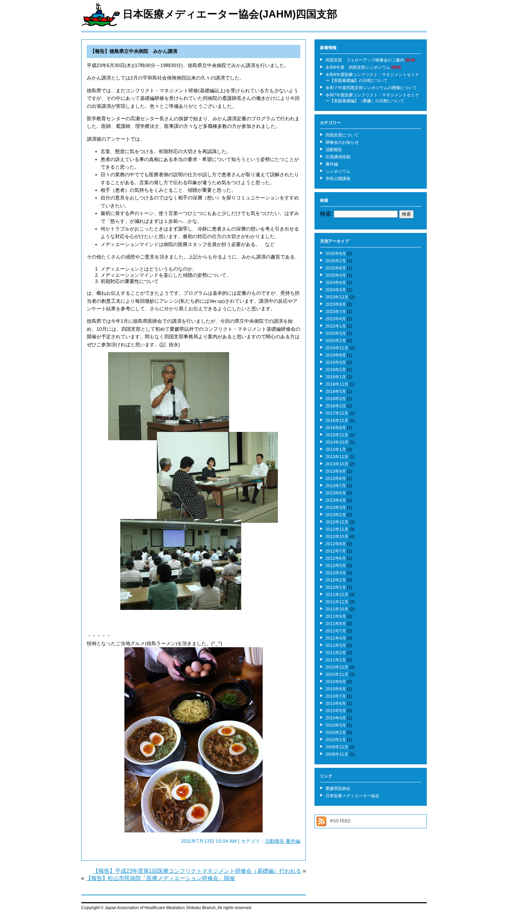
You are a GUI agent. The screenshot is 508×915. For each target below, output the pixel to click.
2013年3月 (336, 507)
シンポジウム (338, 171)
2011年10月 (337, 609)
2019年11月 (337, 348)
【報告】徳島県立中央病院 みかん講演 (133, 51)
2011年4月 (336, 638)
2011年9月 (336, 616)
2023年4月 (336, 319)
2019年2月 (336, 369)
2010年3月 (336, 725)
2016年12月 (337, 420)
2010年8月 (336, 689)
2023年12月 (337, 297)
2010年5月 (336, 710)
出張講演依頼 (338, 156)
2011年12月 (337, 594)
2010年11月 (337, 674)
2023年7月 (336, 311)
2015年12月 (337, 435)
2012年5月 (336, 565)
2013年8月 (336, 478)
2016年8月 (336, 427)
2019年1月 (336, 377)
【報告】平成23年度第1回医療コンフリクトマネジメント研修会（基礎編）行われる (197, 871)
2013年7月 (336, 485)
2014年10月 (337, 442)
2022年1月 (336, 326)
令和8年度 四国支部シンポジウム (358, 67)
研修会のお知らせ (342, 142)
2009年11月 (337, 754)
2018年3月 (336, 398)
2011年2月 (336, 652)
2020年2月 (336, 340)
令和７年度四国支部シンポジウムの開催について (371, 87)
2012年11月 (337, 529)
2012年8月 (336, 543)
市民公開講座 (338, 178)
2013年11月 (337, 456)
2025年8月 (336, 268)
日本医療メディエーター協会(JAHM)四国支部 (230, 14)
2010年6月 (336, 703)
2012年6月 (336, 558)
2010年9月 (336, 681)
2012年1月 (336, 587)
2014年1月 (336, 449)
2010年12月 (337, 667)
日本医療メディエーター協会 (352, 795)
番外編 (293, 841)
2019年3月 (336, 362)
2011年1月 (336, 660)
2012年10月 (337, 536)
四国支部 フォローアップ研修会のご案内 (365, 60)
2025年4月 (336, 275)
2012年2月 (336, 580)
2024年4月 (336, 289)
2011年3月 (336, 645)
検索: (326, 214)
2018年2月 (336, 406)
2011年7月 (336, 631)
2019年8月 (336, 355)
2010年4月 (336, 718)
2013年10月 (337, 464)
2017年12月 (337, 413)
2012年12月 (337, 522)
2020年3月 (336, 333)
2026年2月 (336, 260)
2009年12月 (337, 747)
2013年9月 (336, 471)
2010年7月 (336, 696)
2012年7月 (336, 551)
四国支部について (342, 135)
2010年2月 (336, 732)
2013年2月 (336, 514)
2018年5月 (336, 391)
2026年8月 (336, 253)
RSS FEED (340, 821)
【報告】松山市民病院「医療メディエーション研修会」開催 (160, 878)
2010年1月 (336, 739)
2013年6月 (336, 493)
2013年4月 (336, 500)
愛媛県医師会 (338, 788)
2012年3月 (336, 572)
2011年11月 (337, 602)
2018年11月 (337, 384)
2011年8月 (336, 623)
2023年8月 (336, 304)
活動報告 (274, 841)
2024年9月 (336, 282)
